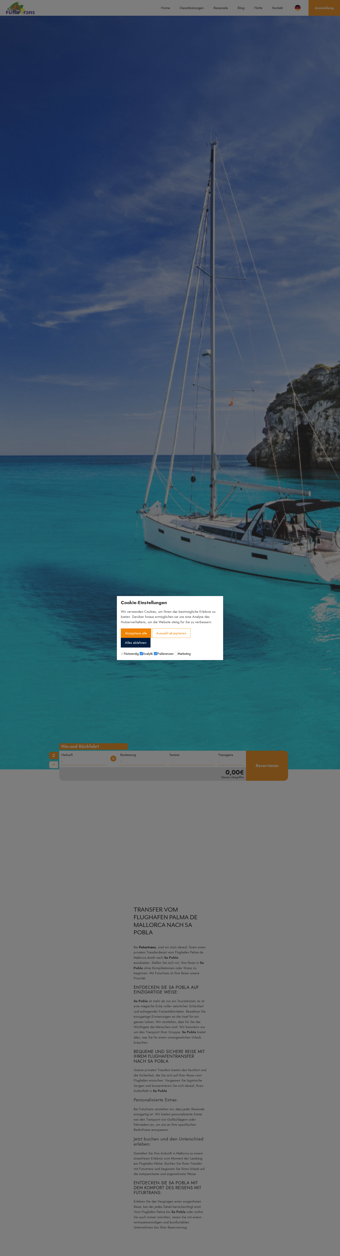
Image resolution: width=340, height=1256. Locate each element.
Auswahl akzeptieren (171, 633)
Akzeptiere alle (136, 633)
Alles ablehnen (135, 642)
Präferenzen (165, 653)
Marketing (184, 653)
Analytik (148, 653)
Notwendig (131, 653)
